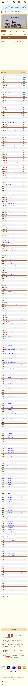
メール (16, 677)
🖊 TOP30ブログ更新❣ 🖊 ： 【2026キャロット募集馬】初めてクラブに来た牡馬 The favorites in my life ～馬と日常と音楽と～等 (14, 7)
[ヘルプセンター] (24, 667)
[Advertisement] (14, 56)
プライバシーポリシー (14, 671)
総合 (4, 31)
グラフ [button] (24, 72)
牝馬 (4, 34)
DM (11, 677)
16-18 (17, 34)
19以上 (24, 34)
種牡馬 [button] (8, 72)
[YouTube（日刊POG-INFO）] (19, 667)
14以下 (10, 34)
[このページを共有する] (2, 683)
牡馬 (24, 31)
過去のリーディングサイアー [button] (14, 37)
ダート (17, 31)
